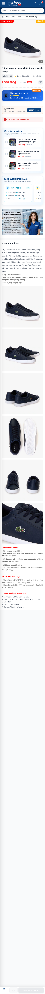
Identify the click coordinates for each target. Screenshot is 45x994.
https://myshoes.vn (17, 607)
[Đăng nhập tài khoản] (35, 3)
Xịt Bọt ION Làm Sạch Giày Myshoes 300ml (28, 152)
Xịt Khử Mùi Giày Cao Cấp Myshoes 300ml (28, 164)
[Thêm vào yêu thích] (40, 82)
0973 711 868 (34, 110)
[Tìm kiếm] (40, 10)
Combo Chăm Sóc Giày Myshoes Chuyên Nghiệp (28, 140)
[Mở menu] (3, 3)
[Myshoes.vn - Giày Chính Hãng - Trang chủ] (14, 3)
